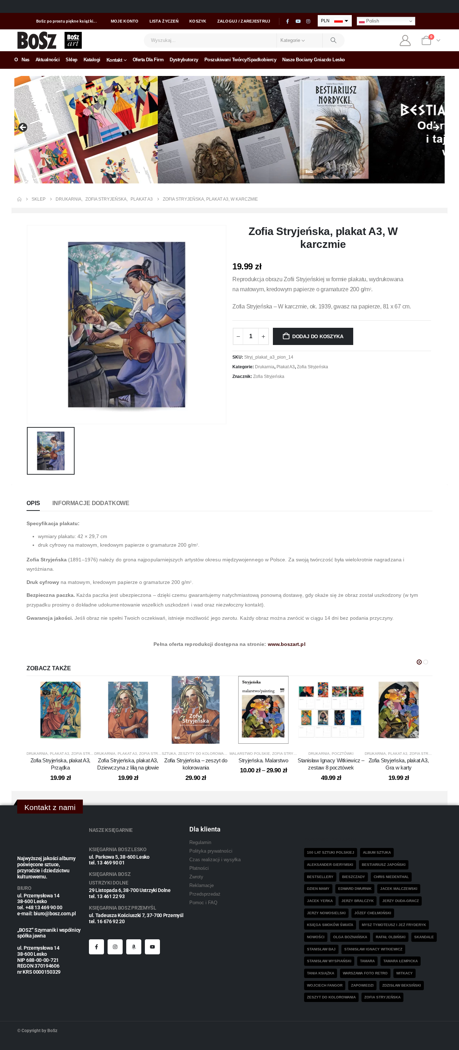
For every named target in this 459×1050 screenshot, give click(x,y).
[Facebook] (287, 21)
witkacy (404, 973)
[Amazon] (133, 946)
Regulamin (200, 842)
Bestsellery (320, 877)
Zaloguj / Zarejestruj (243, 21)
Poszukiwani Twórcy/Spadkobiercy (240, 59)
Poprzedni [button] (23, 128)
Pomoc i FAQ (203, 902)
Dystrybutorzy (184, 59)
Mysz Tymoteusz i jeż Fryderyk (394, 925)
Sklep (71, 59)
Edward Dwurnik (355, 889)
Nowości (316, 937)
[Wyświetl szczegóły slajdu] (229, 129)
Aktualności (48, 59)
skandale (424, 937)
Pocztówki (343, 754)
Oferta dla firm (148, 59)
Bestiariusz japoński (384, 865)
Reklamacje (201, 885)
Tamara (367, 961)
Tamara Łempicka (400, 961)
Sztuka (169, 754)
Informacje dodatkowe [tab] (90, 503)
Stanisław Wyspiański (329, 961)
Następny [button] (435, 128)
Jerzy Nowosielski (326, 913)
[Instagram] (308, 21)
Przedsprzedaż (205, 894)
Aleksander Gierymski (330, 865)
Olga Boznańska (350, 937)
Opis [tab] (33, 503)
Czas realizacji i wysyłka (215, 859)
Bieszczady (353, 877)
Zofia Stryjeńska (312, 366)
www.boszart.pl (287, 644)
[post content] (60, 710)
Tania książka (320, 973)
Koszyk (198, 21)
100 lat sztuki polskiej (330, 852)
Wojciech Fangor (324, 985)
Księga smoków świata (330, 925)
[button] (419, 662)
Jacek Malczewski (398, 889)
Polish (372, 21)
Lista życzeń (164, 21)
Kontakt (114, 60)
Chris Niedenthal (391, 877)
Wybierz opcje (269, 736)
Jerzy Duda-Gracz (400, 901)
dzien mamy (318, 889)
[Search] (334, 40)
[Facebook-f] (96, 946)
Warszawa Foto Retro (365, 973)
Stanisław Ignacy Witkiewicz (373, 949)
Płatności (199, 868)
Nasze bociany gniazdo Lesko (313, 59)
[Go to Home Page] (19, 199)
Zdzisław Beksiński (401, 985)
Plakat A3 (285, 366)
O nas (21, 59)
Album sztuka (377, 852)
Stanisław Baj (321, 949)
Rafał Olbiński (391, 937)
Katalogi (92, 59)
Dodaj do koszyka (318, 336)
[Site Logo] (37, 40)
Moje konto (125, 21)
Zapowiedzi (362, 985)
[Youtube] (298, 21)
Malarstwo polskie (250, 754)
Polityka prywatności (210, 851)
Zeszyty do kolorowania (204, 754)
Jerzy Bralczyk (357, 901)
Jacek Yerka (320, 901)
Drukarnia (264, 366)
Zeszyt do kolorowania (331, 997)
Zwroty (196, 876)
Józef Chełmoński (372, 913)
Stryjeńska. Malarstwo (263, 760)
